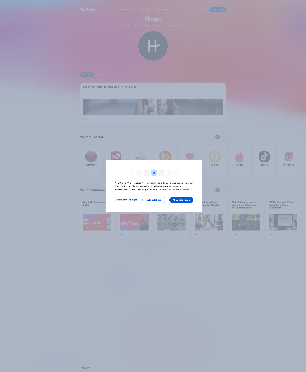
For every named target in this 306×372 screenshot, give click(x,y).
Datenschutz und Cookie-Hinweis (177, 190)
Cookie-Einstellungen (126, 200)
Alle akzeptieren (181, 200)
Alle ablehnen (154, 200)
